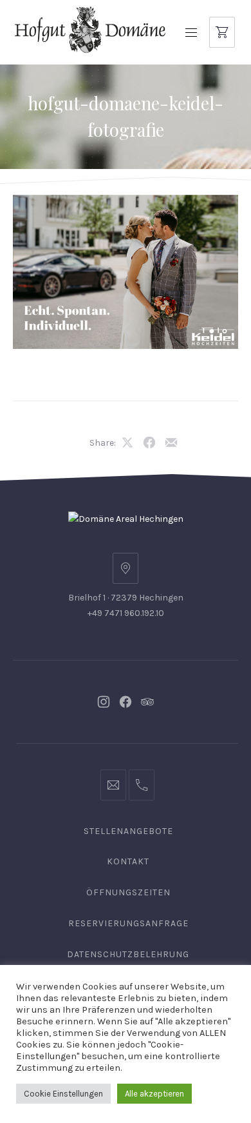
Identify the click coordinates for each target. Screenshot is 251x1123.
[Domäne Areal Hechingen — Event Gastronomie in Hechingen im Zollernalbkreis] (90, 29)
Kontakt (128, 861)
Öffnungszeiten (128, 892)
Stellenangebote (128, 831)
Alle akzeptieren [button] (154, 1093)
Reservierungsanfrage (128, 923)
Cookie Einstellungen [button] (63, 1093)
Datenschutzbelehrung (128, 954)
